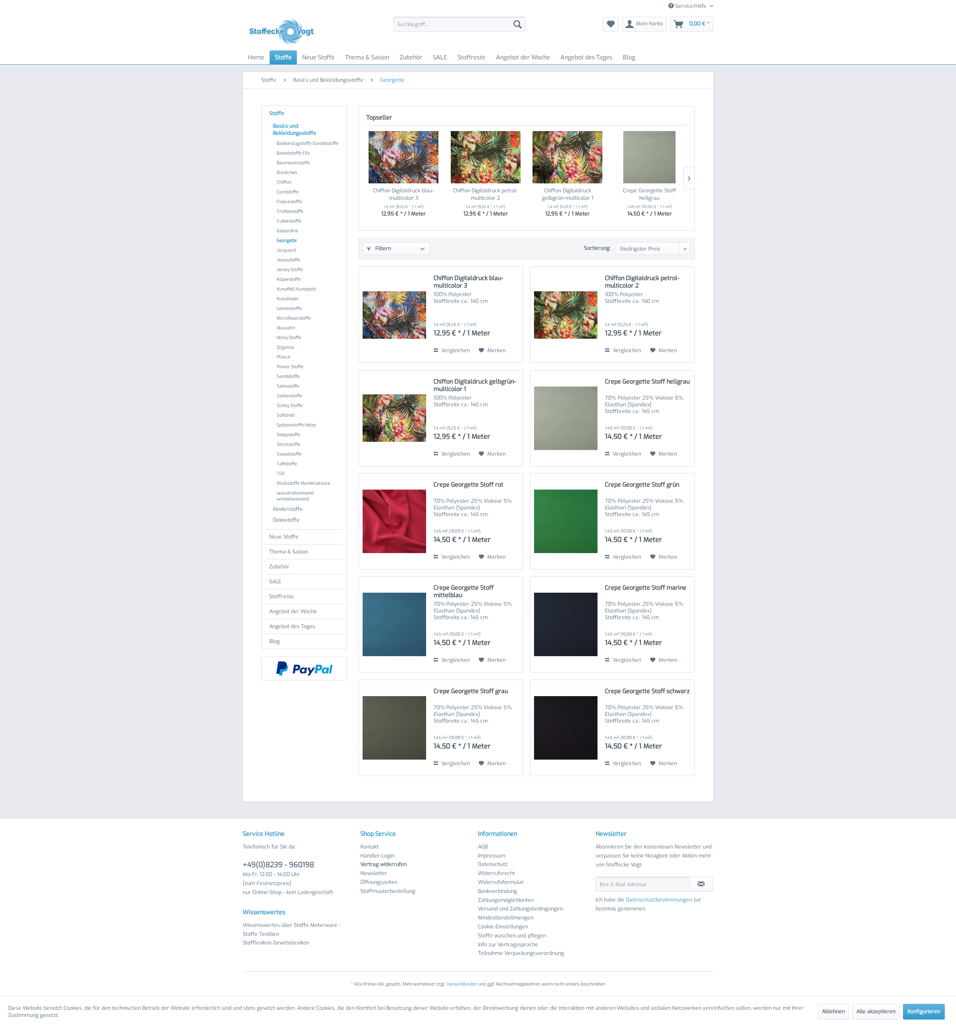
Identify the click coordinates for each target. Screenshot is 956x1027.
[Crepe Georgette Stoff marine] (566, 624)
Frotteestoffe (290, 211)
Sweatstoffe (289, 454)
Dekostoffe (286, 520)
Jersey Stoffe (290, 270)
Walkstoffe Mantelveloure (303, 483)
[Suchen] (517, 24)
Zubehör (279, 566)
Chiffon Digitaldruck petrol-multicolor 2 (485, 194)
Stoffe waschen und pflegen (512, 935)
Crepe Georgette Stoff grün (642, 484)
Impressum (491, 855)
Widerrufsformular (501, 882)
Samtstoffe (288, 376)
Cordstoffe (287, 192)
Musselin (286, 328)
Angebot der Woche (293, 611)
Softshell (286, 415)
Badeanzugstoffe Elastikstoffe (307, 143)
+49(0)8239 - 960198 (278, 864)
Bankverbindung (497, 891)
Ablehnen (833, 1011)
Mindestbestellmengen (505, 917)
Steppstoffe (288, 435)
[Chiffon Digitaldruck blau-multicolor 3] (403, 157)
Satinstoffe (288, 386)
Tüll (281, 474)
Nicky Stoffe (289, 338)
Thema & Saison (288, 551)
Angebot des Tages (292, 626)
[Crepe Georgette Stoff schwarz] (566, 728)
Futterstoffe (289, 221)
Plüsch (284, 357)
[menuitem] (459, 24)
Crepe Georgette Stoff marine (645, 588)
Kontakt (369, 846)
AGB (483, 846)
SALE (275, 581)
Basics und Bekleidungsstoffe (294, 129)
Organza (285, 347)
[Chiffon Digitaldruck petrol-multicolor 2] (485, 157)
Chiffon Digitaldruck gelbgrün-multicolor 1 (567, 194)
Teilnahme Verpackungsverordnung (521, 953)
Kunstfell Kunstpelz (296, 289)
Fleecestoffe (289, 202)
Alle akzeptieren (876, 1011)
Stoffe (276, 113)
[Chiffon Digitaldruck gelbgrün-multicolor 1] (567, 157)
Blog (274, 641)
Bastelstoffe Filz (293, 153)
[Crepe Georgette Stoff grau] (394, 728)
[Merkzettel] (611, 24)
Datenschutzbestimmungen (659, 899)
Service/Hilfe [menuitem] (691, 6)
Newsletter (373, 873)
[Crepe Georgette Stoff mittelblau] (394, 624)
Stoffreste (281, 596)
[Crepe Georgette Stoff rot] (394, 521)
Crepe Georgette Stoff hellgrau (649, 194)
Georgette (287, 240)
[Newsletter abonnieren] (701, 884)
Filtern (382, 248)
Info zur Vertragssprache (508, 944)
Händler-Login (377, 855)
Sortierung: (597, 248)
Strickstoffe (288, 444)
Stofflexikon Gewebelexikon (276, 942)
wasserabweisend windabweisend (295, 496)
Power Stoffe (290, 367)
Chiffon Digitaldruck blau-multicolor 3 (403, 194)
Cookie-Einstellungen (503, 926)
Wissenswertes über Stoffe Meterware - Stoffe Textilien (292, 930)
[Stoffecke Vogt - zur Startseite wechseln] (284, 32)
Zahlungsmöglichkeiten (506, 900)
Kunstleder (288, 299)
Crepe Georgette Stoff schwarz (647, 691)
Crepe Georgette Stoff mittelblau (464, 591)
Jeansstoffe (288, 260)
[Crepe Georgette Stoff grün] (566, 521)
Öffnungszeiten (378, 882)
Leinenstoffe (289, 308)
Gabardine (287, 231)
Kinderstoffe (288, 509)
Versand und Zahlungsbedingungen (520, 908)
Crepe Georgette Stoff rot (468, 484)
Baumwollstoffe (293, 163)
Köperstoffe (289, 279)
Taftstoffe (287, 464)
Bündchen (287, 173)
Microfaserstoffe (294, 318)
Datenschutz (493, 864)
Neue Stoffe (283, 536)
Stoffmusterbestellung (387, 891)
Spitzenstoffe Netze (296, 425)
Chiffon (284, 182)
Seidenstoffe (289, 396)
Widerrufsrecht (496, 873)
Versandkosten (462, 984)
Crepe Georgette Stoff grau (471, 691)
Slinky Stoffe (289, 406)
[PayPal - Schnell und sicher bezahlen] (304, 668)
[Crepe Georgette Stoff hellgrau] (649, 157)
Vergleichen (455, 350)
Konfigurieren (923, 1011)
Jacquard (286, 250)
